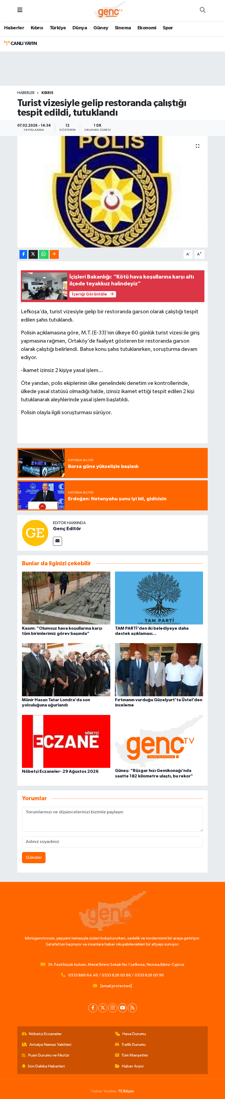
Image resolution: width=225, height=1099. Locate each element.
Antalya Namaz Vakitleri (50, 1045)
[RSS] (132, 1007)
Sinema (123, 27)
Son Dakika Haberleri (46, 1066)
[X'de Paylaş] (33, 254)
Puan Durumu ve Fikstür (48, 1055)
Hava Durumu (134, 1034)
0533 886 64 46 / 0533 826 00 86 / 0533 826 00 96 (116, 975)
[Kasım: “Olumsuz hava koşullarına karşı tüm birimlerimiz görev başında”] (66, 598)
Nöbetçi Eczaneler (45, 1034)
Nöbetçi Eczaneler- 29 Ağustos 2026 (60, 771)
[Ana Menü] (19, 10)
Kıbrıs (37, 27)
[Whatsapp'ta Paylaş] (44, 254)
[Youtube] (122, 1007)
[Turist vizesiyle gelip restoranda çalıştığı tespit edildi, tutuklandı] (112, 192)
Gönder (34, 857)
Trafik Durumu (133, 1045)
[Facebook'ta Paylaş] (23, 254)
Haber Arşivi (133, 1066)
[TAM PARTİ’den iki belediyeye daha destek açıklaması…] (159, 598)
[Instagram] (112, 1007)
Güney (100, 27)
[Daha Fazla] (54, 254)
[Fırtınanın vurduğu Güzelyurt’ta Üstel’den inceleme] (159, 669)
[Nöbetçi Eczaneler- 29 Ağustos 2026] (66, 741)
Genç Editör (67, 528)
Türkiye (58, 27)
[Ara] (202, 10)
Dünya (79, 27)
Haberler (14, 27)
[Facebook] (92, 1007)
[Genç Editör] (35, 532)
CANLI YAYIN (23, 43)
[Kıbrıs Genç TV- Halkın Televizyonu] (110, 10)
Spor (168, 27)
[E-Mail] (57, 541)
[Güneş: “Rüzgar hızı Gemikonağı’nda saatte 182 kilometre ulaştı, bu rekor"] (159, 741)
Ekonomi (146, 27)
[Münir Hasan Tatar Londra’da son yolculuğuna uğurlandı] (66, 669)
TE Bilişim (126, 1091)
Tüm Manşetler (134, 1055)
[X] (102, 1007)
